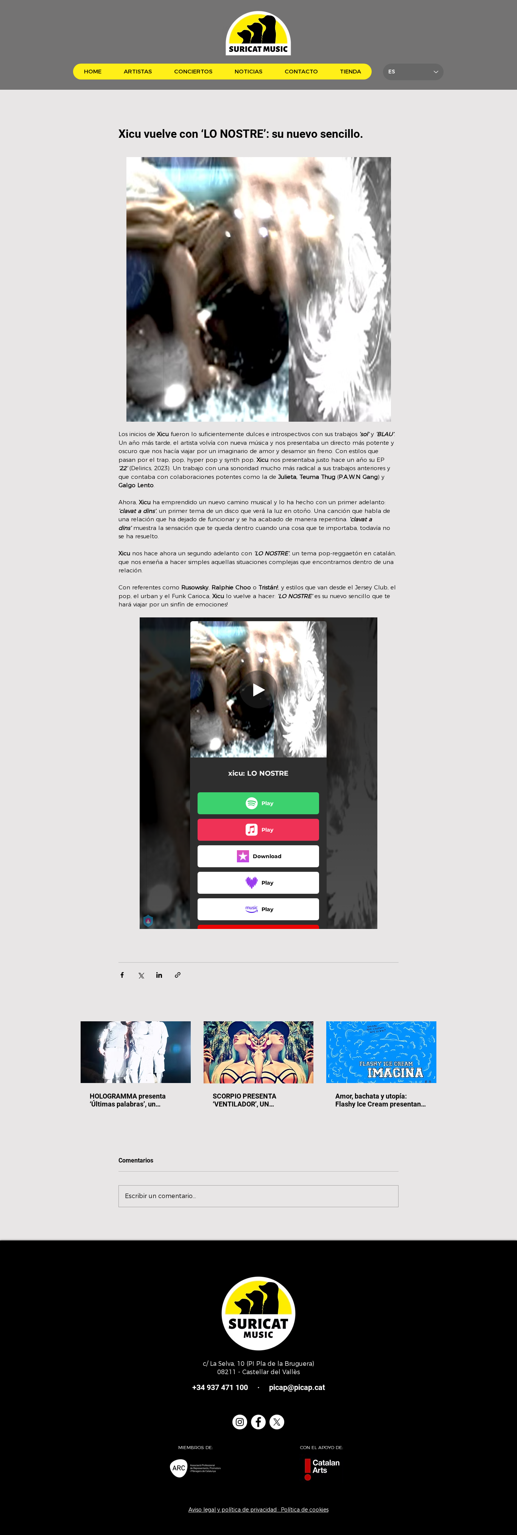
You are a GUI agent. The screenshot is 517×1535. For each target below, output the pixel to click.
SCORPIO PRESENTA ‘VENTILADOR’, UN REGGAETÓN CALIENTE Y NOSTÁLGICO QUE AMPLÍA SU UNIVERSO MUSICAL (254, 1100)
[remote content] (258, 773)
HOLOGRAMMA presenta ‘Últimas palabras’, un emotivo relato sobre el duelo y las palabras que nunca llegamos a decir (134, 1100)
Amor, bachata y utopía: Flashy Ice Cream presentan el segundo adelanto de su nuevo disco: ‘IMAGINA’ (378, 1100)
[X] (276, 1422)
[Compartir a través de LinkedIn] (159, 975)
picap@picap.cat (297, 1387)
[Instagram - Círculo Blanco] (239, 1422)
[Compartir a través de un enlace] (177, 975)
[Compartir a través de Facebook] (122, 975)
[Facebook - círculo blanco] (258, 1422)
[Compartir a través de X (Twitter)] (140, 975)
